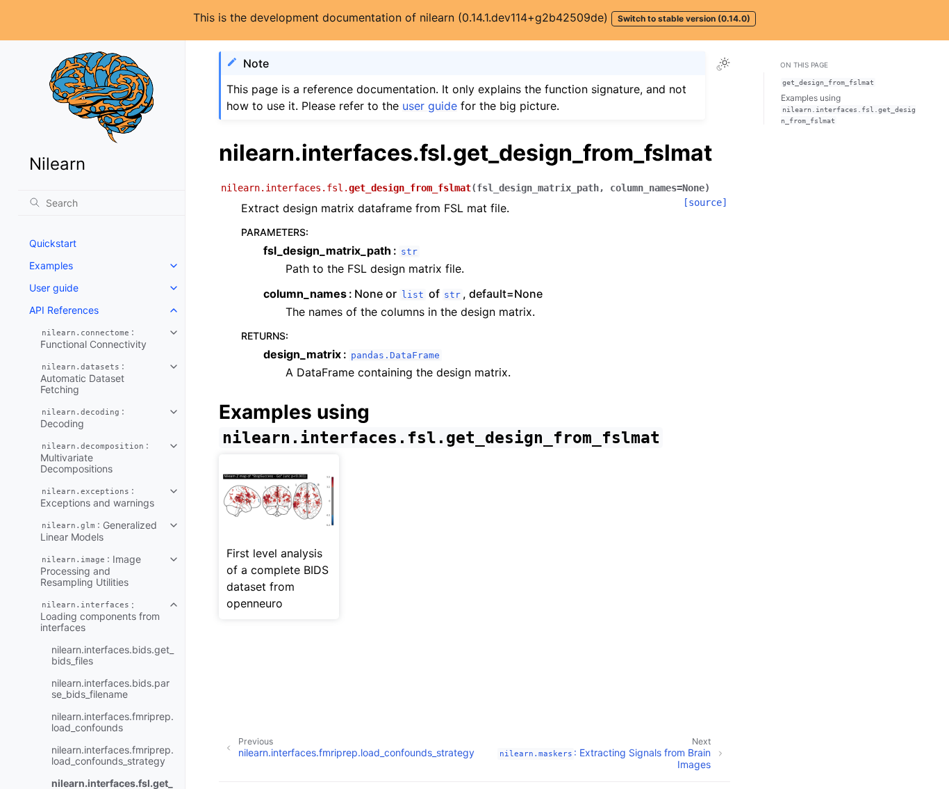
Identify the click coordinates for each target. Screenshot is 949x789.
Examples (51, 265)
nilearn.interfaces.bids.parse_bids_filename (110, 688)
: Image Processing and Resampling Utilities (90, 570)
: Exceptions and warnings (97, 497)
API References (64, 310)
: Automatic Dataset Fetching (82, 377)
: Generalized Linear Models (98, 531)
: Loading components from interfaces (100, 615)
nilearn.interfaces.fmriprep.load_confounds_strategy (112, 755)
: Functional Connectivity (93, 338)
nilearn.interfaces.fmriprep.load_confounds (112, 721)
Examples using (848, 108)
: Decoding (82, 417)
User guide (54, 288)
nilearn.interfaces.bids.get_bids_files (112, 655)
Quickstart (52, 243)
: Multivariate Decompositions (94, 457)
